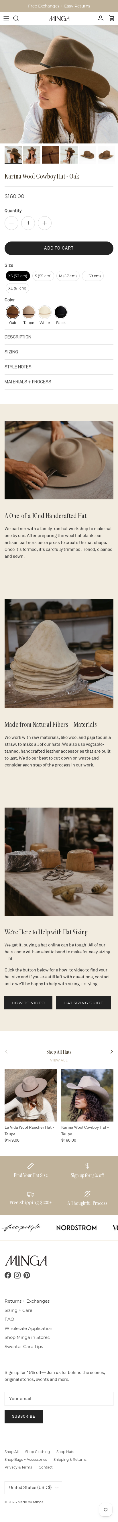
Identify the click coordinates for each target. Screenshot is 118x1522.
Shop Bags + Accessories (26, 1459)
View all (59, 1060)
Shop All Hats (59, 1052)
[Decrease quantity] (11, 223)
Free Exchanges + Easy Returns (59, 6)
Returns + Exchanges (27, 1301)
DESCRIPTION (18, 337)
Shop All (12, 1452)
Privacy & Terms (18, 1467)
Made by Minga (30, 1502)
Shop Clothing (37, 1452)
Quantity (13, 211)
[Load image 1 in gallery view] (59, 84)
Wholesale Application (28, 1328)
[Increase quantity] (45, 223)
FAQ (9, 1319)
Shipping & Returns (70, 1459)
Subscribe (23, 1416)
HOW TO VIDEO (28, 1002)
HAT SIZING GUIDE (83, 1002)
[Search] (19, 18)
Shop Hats (65, 1452)
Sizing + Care (18, 1310)
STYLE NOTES (18, 366)
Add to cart (59, 248)
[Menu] (6, 18)
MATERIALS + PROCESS (28, 381)
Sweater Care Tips (24, 1346)
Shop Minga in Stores (27, 1337)
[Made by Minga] (59, 19)
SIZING (11, 351)
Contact (46, 1467)
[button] (18, 276)
